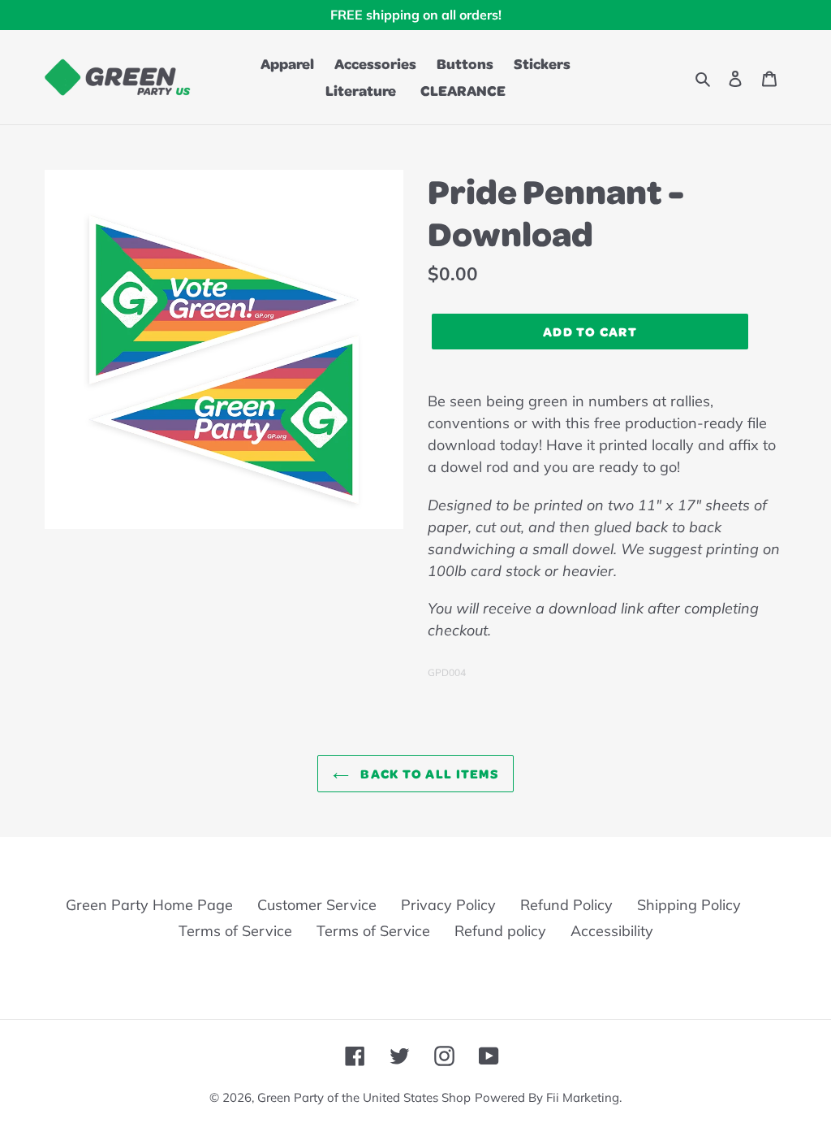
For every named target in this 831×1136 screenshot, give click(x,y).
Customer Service (317, 904)
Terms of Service (235, 930)
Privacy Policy (448, 904)
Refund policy (500, 930)
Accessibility (612, 930)
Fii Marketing (582, 1097)
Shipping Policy (689, 904)
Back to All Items (427, 773)
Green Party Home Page (149, 904)
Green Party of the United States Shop (364, 1097)
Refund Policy (566, 904)
